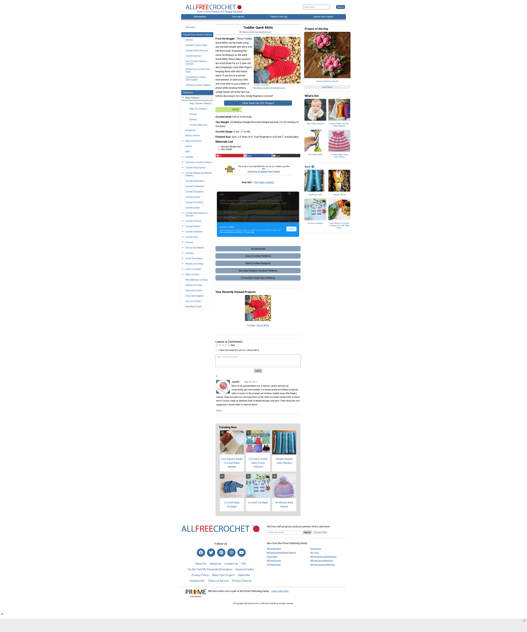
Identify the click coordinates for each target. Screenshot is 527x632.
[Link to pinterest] (221, 552)
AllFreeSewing (274, 560)
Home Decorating (193, 258)
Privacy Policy (200, 575)
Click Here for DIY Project (258, 103)
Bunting (193, 119)
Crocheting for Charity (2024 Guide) (195, 78)
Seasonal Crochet (193, 290)
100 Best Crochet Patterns (198, 85)
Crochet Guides (192, 207)
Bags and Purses (193, 141)
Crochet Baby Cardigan (232, 504)
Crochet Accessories (195, 167)
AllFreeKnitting (274, 548)
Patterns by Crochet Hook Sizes (197, 70)
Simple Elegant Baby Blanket (284, 460)
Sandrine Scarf (315, 195)
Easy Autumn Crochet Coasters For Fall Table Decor (339, 225)
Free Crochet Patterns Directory (196, 62)
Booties (193, 114)
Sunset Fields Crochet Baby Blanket (339, 125)
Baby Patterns (192, 98)
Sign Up (307, 532)
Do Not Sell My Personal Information (210, 569)
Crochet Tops (191, 237)
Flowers (189, 242)
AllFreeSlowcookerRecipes (323, 556)
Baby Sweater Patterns (201, 103)
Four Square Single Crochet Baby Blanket (232, 462)
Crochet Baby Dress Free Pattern (339, 156)
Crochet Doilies (192, 197)
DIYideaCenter (274, 564)
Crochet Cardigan (258, 502)
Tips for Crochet (193, 301)
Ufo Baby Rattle (315, 155)
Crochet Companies (194, 186)
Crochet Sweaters (194, 231)
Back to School (192, 135)
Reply (219, 410)
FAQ (243, 563)
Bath (187, 151)
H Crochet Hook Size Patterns (258, 277)
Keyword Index (245, 569)
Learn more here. (280, 591)
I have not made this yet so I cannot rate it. (239, 350)
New (307, 166)
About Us (200, 563)
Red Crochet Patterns (258, 263)
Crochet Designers (194, 191)
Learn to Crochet (193, 269)
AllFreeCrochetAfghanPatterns (281, 552)
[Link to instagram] (231, 552)
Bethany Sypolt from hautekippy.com (256, 32)
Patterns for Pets (193, 285)
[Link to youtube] (241, 552)
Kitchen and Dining (194, 263)
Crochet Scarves (193, 56)
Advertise (215, 563)
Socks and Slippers (194, 296)
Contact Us (231, 563)
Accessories (258, 248)
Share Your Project (223, 575)
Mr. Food (314, 552)
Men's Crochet (192, 274)
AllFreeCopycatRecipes (321, 560)
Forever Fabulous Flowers (327, 81)
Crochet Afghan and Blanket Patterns (198, 174)
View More (327, 87)
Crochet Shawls (192, 226)
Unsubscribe (197, 580)
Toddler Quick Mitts (258, 325)
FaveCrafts (272, 556)
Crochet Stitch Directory (196, 50)
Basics (188, 146)
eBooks (189, 40)
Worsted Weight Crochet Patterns (258, 270)
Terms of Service (218, 580)
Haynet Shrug (339, 195)
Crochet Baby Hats (198, 125)
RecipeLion (315, 548)
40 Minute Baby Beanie (284, 504)
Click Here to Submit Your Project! (263, 171)
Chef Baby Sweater (264, 182)
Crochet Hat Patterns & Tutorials (196, 214)
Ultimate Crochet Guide (196, 45)
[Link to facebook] (201, 552)
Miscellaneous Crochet (196, 279)
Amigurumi (190, 130)
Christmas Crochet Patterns (198, 162)
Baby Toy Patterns (198, 109)
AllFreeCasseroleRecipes (322, 564)
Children (189, 157)
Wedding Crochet (193, 306)
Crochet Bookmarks (194, 181)
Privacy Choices (242, 580)
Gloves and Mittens (194, 247)
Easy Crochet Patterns (258, 256)
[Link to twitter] (211, 552)
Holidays (189, 253)
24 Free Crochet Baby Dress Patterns (258, 462)
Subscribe (190, 27)
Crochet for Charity (194, 202)
